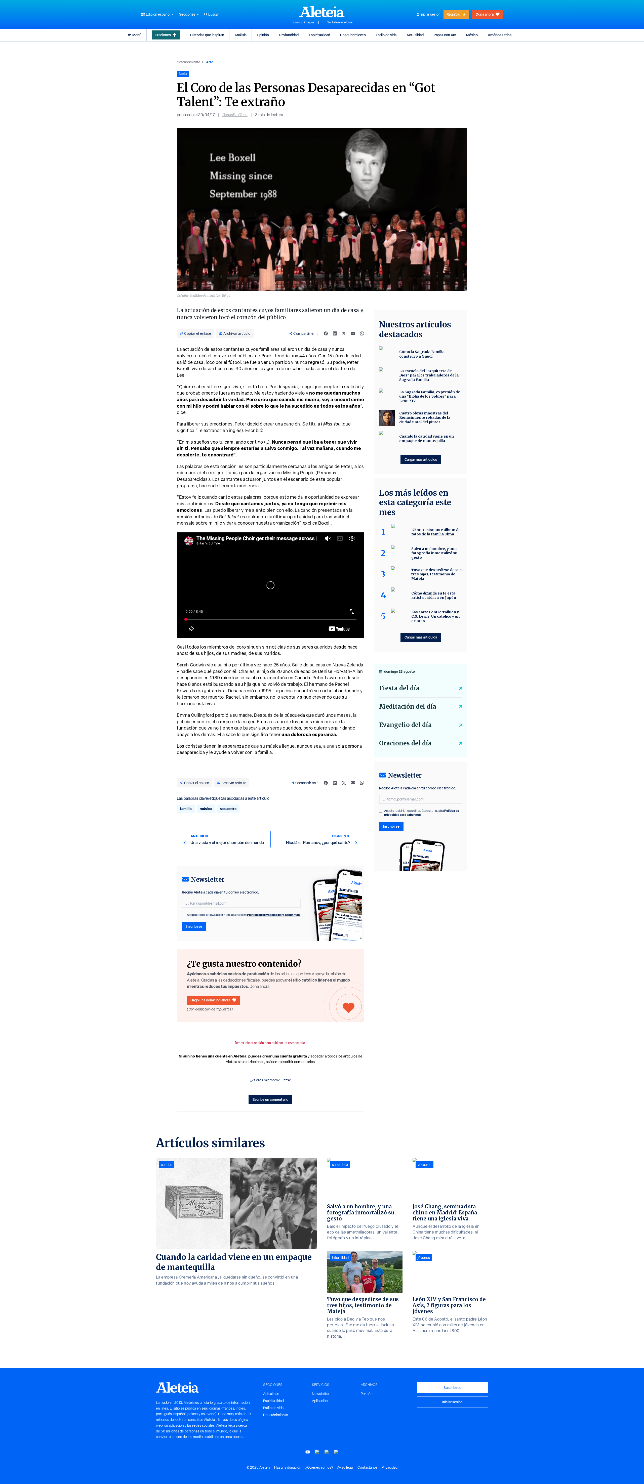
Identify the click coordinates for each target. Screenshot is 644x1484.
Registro (453, 14)
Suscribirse (452, 1387)
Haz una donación (287, 1467)
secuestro (228, 808)
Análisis (240, 34)
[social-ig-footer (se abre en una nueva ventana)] (336, 1452)
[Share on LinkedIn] (335, 333)
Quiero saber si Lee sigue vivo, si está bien (223, 387)
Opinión (263, 34)
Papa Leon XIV (445, 34)
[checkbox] (183, 915)
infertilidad (340, 1257)
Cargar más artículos (421, 459)
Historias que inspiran (207, 34)
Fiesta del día (399, 688)
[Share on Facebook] (326, 333)
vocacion (424, 1164)
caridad (166, 1164)
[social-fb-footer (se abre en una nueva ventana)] (317, 1452)
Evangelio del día (405, 725)
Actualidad (415, 34)
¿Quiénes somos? (319, 1467)
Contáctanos (367, 1467)
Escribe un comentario (270, 1099)
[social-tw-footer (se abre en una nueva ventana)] (327, 1452)
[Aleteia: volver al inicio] (322, 11)
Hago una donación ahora (210, 1000)
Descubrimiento (353, 34)
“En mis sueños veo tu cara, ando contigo (220, 442)
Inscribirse (194, 926)
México (472, 34)
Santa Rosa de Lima (339, 22)
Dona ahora (485, 14)
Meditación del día (407, 706)
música (206, 808)
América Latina (499, 34)
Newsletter (321, 1393)
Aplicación (320, 1400)
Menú (136, 34)
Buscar (213, 14)
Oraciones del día (405, 743)
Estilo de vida (386, 34)
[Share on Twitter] (344, 333)
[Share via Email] (353, 333)
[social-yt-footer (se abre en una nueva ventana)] (307, 1452)
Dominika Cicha (235, 114)
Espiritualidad (319, 34)
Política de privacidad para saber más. (274, 915)
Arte (209, 62)
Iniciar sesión (430, 14)
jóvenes (424, 1257)
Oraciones (163, 34)
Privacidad (389, 1467)
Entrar (286, 1080)
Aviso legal (345, 1467)
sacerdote (340, 1164)
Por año (367, 1393)
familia (186, 808)
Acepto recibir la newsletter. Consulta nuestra (244, 915)
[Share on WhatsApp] (362, 333)
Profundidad (289, 34)
